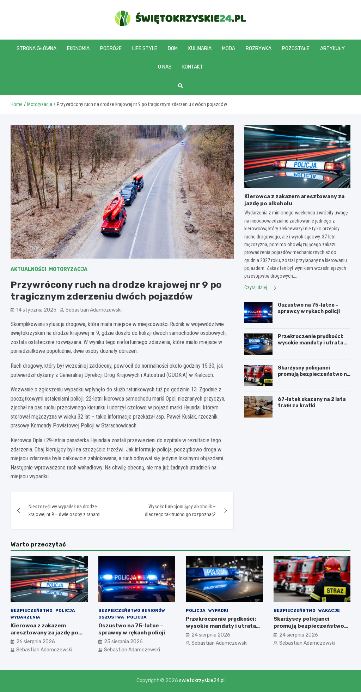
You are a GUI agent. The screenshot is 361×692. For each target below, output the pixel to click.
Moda (228, 49)
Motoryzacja (68, 269)
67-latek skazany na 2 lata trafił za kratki (312, 402)
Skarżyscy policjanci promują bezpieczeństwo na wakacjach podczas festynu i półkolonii (314, 377)
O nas (165, 67)
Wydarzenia (25, 617)
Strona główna (36, 49)
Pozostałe (296, 49)
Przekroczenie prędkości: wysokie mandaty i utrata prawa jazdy (310, 342)
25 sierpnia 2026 (123, 642)
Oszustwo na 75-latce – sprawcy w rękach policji (309, 308)
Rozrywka (258, 49)
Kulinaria (200, 49)
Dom (173, 49)
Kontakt (192, 67)
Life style (144, 49)
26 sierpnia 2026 (35, 642)
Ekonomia (78, 49)
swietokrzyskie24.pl (202, 681)
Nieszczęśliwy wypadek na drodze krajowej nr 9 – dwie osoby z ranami (64, 510)
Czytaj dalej (256, 287)
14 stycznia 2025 (36, 310)
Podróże (111, 49)
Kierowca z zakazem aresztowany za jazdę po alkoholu (44, 632)
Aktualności (28, 269)
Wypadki (218, 610)
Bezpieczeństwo (32, 610)
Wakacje (329, 610)
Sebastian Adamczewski (94, 310)
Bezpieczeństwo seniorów (131, 610)
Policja (65, 610)
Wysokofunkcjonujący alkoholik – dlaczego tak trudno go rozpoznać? (180, 510)
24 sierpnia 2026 (210, 635)
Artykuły (332, 49)
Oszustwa (111, 617)
